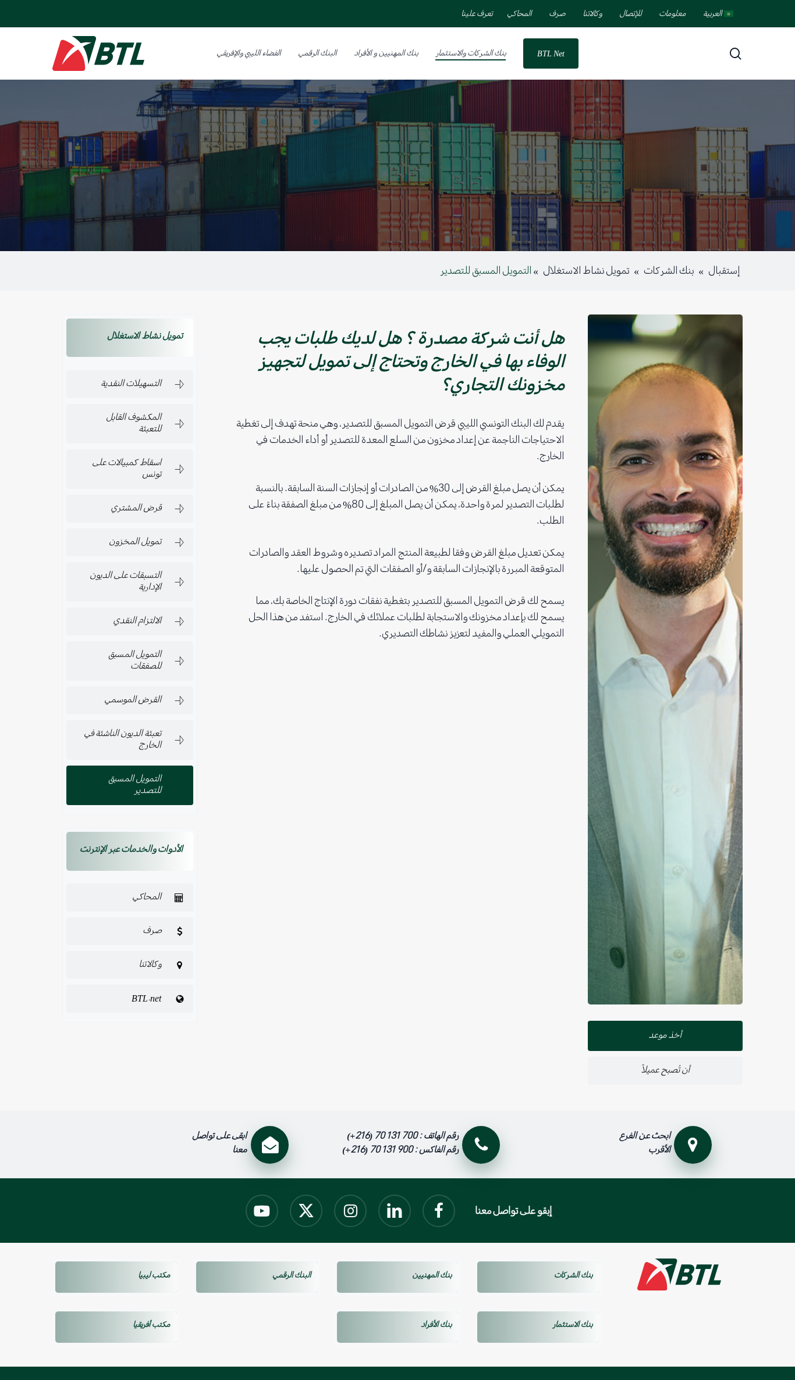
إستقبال (724, 271)
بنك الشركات (669, 271)
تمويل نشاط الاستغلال (586, 271)
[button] (129, 384)
